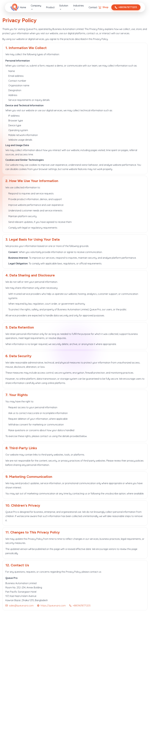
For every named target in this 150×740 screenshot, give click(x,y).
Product (50, 7)
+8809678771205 (127, 7)
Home (23, 7)
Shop (105, 7)
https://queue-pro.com (53, 605)
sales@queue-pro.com (21, 605)
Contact (93, 7)
